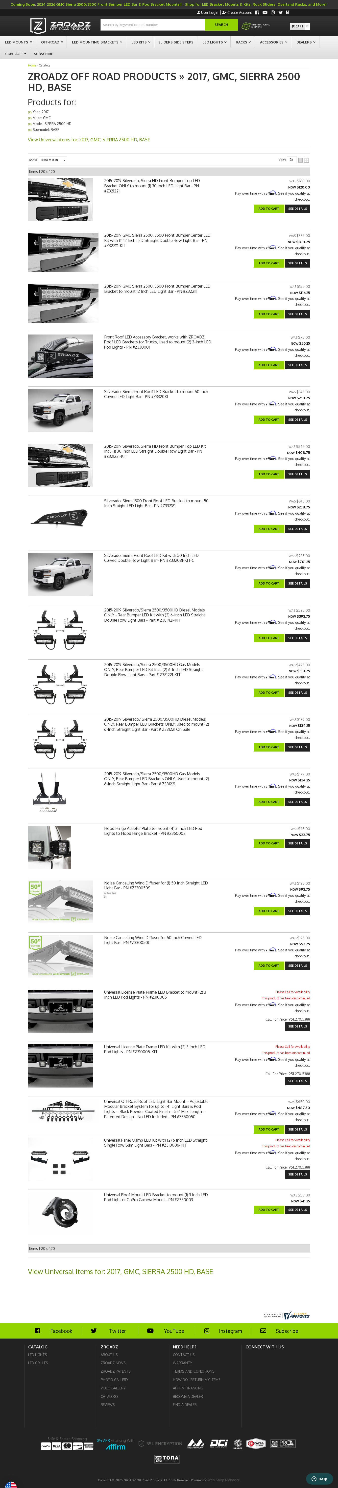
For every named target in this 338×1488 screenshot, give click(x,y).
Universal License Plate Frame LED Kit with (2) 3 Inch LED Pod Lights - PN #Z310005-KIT (154, 1049)
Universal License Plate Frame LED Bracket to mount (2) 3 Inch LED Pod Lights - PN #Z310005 (155, 995)
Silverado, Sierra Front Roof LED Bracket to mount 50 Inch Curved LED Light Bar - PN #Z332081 (156, 394)
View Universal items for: (120, 1271)
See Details (297, 263)
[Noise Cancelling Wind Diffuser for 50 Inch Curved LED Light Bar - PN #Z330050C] (60, 958)
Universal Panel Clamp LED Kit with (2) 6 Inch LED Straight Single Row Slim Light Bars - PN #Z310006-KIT (155, 1143)
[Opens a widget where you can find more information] (319, 1479)
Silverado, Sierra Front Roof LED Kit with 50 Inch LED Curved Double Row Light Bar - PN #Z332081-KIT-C (151, 558)
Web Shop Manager (223, 1480)
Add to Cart (269, 263)
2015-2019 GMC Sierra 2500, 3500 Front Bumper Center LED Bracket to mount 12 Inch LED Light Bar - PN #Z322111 (157, 289)
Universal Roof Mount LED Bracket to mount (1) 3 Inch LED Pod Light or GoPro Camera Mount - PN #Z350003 (156, 1197)
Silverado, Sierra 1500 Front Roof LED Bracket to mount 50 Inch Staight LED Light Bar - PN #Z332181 (156, 503)
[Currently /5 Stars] (157, 893)
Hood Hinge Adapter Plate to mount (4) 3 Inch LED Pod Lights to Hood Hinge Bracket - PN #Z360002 (153, 831)
